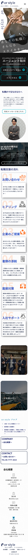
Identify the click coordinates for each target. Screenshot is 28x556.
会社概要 (5, 549)
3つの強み (12, 549)
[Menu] (25, 4)
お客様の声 (14, 552)
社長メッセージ (21, 549)
